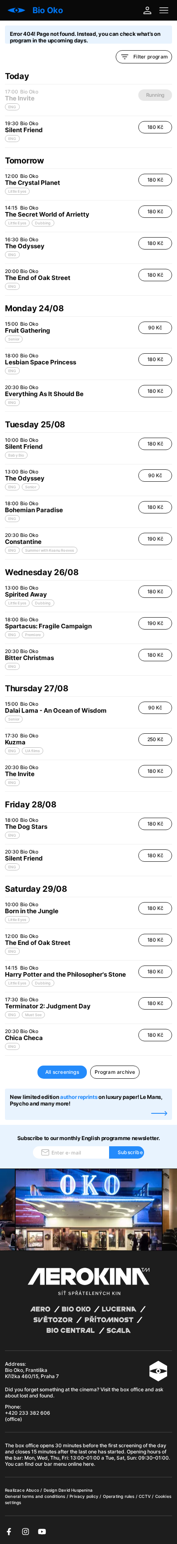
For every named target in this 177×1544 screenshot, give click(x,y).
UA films (32, 751)
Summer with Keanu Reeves (50, 550)
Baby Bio (16, 455)
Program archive (115, 1072)
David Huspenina (75, 1490)
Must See (33, 1014)
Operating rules (119, 1496)
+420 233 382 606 (27, 1413)
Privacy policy (85, 1496)
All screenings (62, 1072)
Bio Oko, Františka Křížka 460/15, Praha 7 (32, 1373)
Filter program (150, 57)
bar (18, 1458)
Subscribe (130, 1152)
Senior (13, 339)
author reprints (79, 1097)
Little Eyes (17, 191)
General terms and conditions (36, 1496)
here (88, 1464)
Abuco (32, 1490)
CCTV (145, 1496)
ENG (12, 138)
